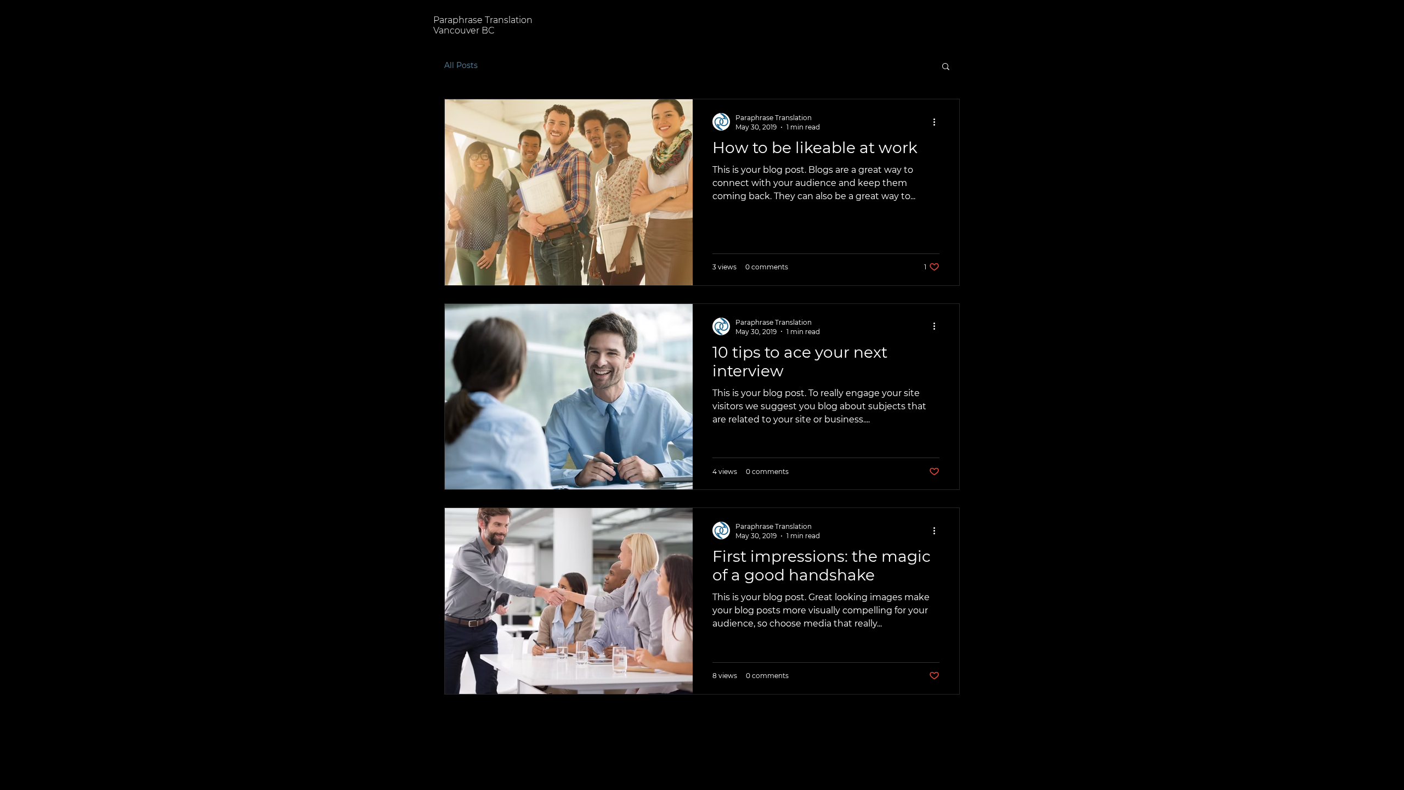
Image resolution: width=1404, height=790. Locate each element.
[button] (946, 67)
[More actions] (937, 121)
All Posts (461, 65)
